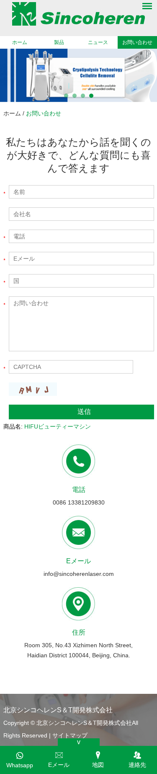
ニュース (98, 42)
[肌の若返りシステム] (78, 75)
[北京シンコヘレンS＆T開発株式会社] (78, 14)
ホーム (19, 42)
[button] (66, 96)
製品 (59, 42)
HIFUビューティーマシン (57, 426)
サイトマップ (70, 735)
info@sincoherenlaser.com (79, 573)
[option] (78, 75)
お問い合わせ (137, 42)
